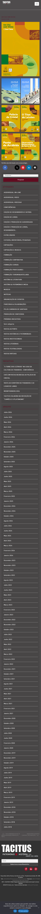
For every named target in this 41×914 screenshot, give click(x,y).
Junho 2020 (8, 738)
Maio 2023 (7, 595)
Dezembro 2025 (9, 447)
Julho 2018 (8, 827)
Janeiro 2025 (8, 501)
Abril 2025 (7, 486)
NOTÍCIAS (7, 294)
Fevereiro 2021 (9, 708)
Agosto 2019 (8, 768)
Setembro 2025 (9, 462)
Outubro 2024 (9, 516)
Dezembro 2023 (9, 560)
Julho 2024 (8, 526)
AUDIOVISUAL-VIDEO (11, 197)
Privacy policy (23, 911)
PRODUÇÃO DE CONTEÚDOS (14, 314)
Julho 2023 (8, 585)
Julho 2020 (8, 733)
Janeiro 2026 (8, 442)
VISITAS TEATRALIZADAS (13, 349)
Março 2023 (8, 605)
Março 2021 (8, 704)
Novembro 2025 (9, 452)
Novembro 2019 (9, 758)
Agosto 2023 (8, 580)
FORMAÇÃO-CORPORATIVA (13, 260)
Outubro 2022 (9, 629)
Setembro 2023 (9, 575)
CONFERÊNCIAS (9, 207)
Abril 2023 (7, 600)
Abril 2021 (7, 699)
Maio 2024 (7, 536)
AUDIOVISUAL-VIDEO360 (13, 202)
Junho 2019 (8, 778)
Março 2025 (8, 491)
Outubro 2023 (9, 570)
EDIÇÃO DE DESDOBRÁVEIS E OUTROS (17, 212)
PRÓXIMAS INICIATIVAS (12, 319)
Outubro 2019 (9, 763)
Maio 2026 (7, 422)
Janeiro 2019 (8, 802)
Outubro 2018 (9, 817)
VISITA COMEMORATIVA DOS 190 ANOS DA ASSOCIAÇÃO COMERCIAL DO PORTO (10, 835)
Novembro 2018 (9, 812)
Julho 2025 (8, 471)
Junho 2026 (8, 417)
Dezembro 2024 (9, 506)
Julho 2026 (8, 412)
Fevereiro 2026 (9, 437)
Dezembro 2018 (9, 807)
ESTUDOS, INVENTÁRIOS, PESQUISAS (17, 240)
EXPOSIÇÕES (8, 245)
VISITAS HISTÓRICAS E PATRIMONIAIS (17, 334)
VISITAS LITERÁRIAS (11, 344)
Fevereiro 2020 (9, 743)
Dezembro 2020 (9, 718)
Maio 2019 (7, 783)
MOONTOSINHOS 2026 (12, 391)
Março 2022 (8, 654)
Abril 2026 (7, 427)
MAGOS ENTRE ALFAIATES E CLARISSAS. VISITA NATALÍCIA (31, 834)
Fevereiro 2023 (9, 610)
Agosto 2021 (8, 684)
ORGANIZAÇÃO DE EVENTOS (14, 299)
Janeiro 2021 (8, 713)
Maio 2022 (7, 644)
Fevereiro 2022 (9, 659)
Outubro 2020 (9, 723)
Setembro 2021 (9, 679)
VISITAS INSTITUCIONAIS (13, 339)
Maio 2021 (7, 694)
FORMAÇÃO (8, 255)
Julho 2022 (8, 634)
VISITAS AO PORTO (10, 329)
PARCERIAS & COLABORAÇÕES (15, 304)
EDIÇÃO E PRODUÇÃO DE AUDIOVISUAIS (18, 222)
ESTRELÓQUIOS (9, 235)
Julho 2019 (8, 773)
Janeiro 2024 (8, 555)
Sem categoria (9, 324)
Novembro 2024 (9, 511)
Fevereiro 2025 (9, 496)
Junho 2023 (8, 590)
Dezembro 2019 (9, 753)
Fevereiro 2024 (9, 550)
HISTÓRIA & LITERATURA (13, 280)
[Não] (39, 908)
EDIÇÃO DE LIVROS (10, 217)
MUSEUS (7, 289)
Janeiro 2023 (8, 615)
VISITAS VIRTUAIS (10, 354)
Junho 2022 (8, 639)
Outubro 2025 (9, 457)
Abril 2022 (7, 649)
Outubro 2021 (9, 674)
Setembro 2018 (9, 822)
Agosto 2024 (8, 521)
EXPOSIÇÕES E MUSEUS (12, 250)
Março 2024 (8, 546)
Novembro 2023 (9, 565)
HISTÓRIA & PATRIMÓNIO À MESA (16, 284)
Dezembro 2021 (9, 669)
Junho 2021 (8, 689)
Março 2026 (8, 432)
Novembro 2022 (9, 625)
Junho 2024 (8, 531)
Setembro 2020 (9, 728)
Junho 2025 (8, 476)
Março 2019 (8, 792)
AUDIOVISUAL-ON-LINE (12, 192)
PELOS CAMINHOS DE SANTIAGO (15, 309)
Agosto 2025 (8, 467)
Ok (15, 911)
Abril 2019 (7, 787)
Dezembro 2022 (9, 620)
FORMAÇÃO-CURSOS (11, 265)
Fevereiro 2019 (9, 797)
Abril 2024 (7, 541)
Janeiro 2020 (8, 748)
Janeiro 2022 (8, 664)
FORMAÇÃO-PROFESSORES (13, 270)
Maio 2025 (7, 481)
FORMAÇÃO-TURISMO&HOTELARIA (16, 275)
